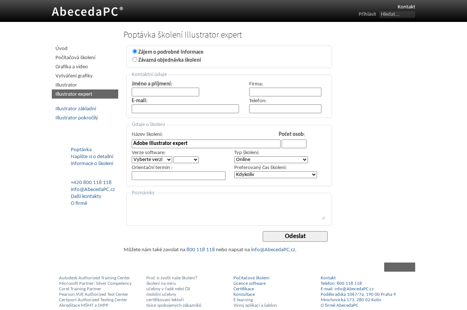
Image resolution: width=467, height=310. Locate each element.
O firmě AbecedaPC (339, 305)
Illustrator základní (75, 109)
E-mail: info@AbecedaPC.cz (347, 289)
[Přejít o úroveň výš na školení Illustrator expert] (269, 267)
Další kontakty (86, 196)
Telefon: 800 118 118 (341, 283)
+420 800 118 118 (91, 182)
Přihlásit (367, 14)
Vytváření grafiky (74, 76)
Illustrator (66, 85)
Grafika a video (71, 67)
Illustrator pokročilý (76, 118)
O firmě (79, 203)
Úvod (61, 48)
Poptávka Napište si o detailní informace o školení (92, 157)
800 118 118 (200, 250)
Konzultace (244, 294)
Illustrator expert (73, 94)
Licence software (250, 283)
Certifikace (244, 289)
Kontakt (406, 7)
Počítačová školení (75, 58)
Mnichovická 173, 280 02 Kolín (351, 300)
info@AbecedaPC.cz (273, 250)
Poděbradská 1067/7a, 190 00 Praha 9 (358, 294)
